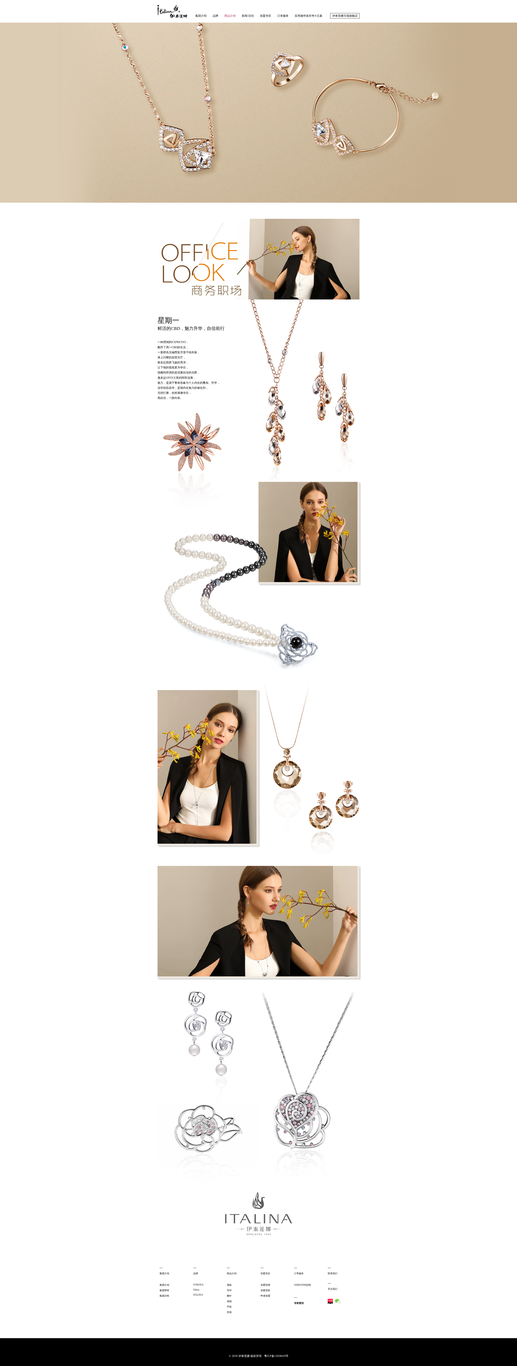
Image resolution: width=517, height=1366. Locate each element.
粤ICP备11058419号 (275, 1356)
